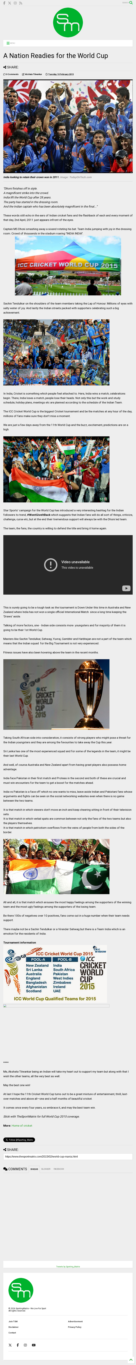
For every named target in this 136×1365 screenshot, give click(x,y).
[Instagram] (15, 3)
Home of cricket (22, 1125)
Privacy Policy (74, 1327)
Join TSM (13, 1321)
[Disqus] (68, 1214)
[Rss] (20, 3)
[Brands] (9, 3)
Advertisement (75, 1321)
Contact (12, 1333)
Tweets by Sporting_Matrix (68, 1267)
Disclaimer (13, 1327)
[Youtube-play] (34, 1345)
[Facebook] (4, 3)
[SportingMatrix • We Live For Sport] (68, 35)
